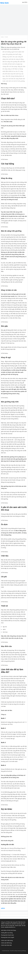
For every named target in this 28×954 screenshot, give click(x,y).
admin (3, 908)
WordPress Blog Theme (15, 950)
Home (2, 37)
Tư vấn (6, 37)
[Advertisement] (14, 20)
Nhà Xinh (4, 3)
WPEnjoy (24, 950)
